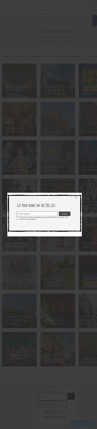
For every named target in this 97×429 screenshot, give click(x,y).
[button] (76, 197)
